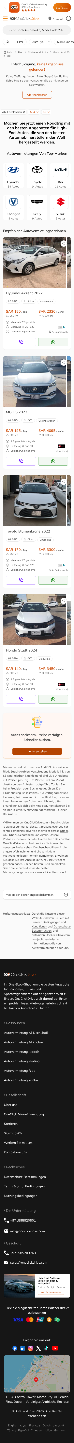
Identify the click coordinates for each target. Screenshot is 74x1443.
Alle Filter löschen (37, 95)
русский (58, 1425)
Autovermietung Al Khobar (23, 1042)
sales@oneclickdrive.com (28, 1262)
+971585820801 (23, 1220)
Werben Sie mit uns (18, 1143)
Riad (20, 52)
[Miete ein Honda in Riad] (34, 619)
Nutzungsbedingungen (20, 1196)
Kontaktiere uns (15, 1152)
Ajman (44, 835)
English (12, 1425)
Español (23, 1430)
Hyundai (13, 184)
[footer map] (37, 1373)
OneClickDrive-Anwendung (35, 5)
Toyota (37, 184)
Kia (60, 184)
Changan (13, 216)
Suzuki (61, 216)
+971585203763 (23, 1253)
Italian (48, 1430)
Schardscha (26, 835)
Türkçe (11, 1430)
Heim (10, 52)
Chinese (36, 1430)
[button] (5, 18)
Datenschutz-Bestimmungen (25, 1177)
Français (35, 1425)
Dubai (64, 831)
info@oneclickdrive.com (27, 1231)
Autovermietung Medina (22, 1061)
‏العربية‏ (23, 1425)
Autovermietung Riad (20, 1071)
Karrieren (11, 1124)
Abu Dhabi (10, 835)
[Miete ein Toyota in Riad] (34, 500)
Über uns (10, 1105)
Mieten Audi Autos (38, 52)
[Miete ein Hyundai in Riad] (34, 262)
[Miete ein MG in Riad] (34, 381)
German (59, 1430)
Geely (37, 216)
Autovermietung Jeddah (21, 1052)
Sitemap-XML (14, 1133)
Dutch (47, 1425)
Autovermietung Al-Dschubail (26, 1033)
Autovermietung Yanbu (21, 1080)
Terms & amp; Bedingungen (24, 1186)
